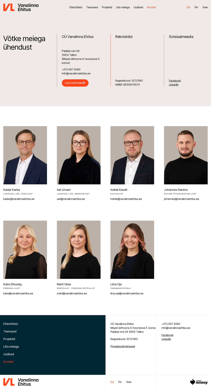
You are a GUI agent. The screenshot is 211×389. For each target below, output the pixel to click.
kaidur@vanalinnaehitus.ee (18, 199)
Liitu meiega (123, 7)
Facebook (175, 80)
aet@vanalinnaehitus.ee (71, 199)
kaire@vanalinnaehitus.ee (18, 293)
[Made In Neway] (199, 382)
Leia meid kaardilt (75, 82)
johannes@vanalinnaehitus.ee (181, 199)
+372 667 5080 (171, 324)
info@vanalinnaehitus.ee (176, 327)
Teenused (92, 7)
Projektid (107, 7)
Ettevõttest (76, 7)
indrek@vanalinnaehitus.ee (126, 199)
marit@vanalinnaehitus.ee (72, 293)
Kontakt (151, 7)
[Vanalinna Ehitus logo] (21, 7)
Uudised (138, 7)
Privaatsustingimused (122, 346)
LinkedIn (174, 84)
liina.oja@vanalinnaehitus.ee (126, 293)
